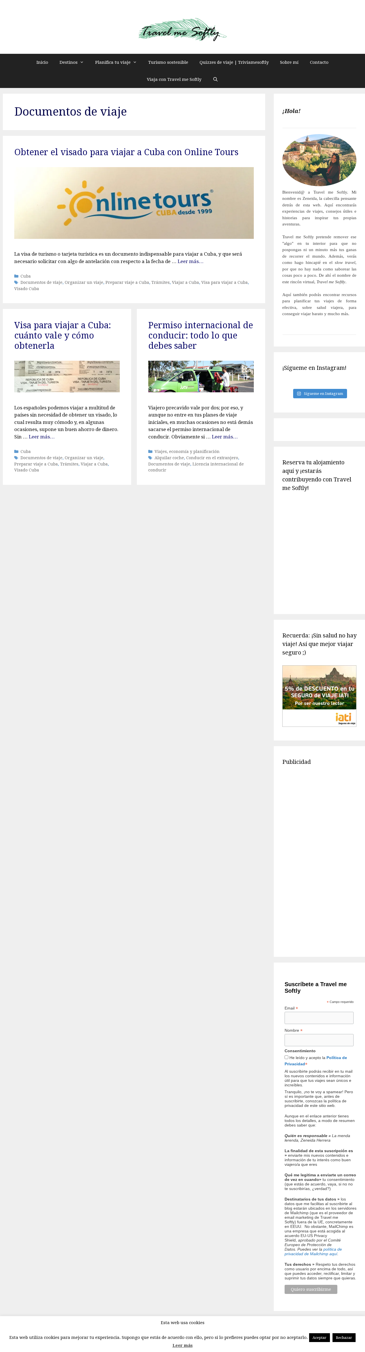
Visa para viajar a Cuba (224, 282)
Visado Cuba (26, 288)
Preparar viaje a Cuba (127, 282)
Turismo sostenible (168, 62)
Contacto (319, 62)
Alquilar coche (169, 458)
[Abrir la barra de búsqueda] (215, 79)
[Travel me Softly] (182, 30)
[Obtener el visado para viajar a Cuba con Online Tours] (134, 237)
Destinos (69, 62)
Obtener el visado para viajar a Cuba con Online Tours (126, 152)
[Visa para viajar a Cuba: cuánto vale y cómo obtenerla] (67, 390)
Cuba (26, 276)
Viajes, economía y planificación (187, 451)
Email (291, 1008)
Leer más (183, 1345)
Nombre (294, 1030)
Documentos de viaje (41, 282)
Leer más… (191, 261)
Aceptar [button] (320, 1337)
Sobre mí (289, 62)
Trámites (160, 282)
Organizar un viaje (84, 282)
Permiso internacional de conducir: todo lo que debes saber (200, 335)
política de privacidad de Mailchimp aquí (313, 1251)
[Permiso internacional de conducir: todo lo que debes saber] (201, 390)
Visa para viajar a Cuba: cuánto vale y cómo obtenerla (62, 335)
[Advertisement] (319, 860)
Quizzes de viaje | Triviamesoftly (234, 62)
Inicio (42, 62)
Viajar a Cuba (185, 282)
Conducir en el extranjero (212, 458)
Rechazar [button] (344, 1337)
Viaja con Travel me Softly (174, 79)
